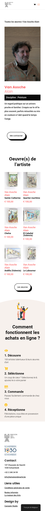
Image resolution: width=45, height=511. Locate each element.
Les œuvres (22, 287)
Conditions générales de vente (17, 488)
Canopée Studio (11, 506)
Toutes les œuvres (12, 22)
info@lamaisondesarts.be (15, 477)
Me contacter (16, 135)
